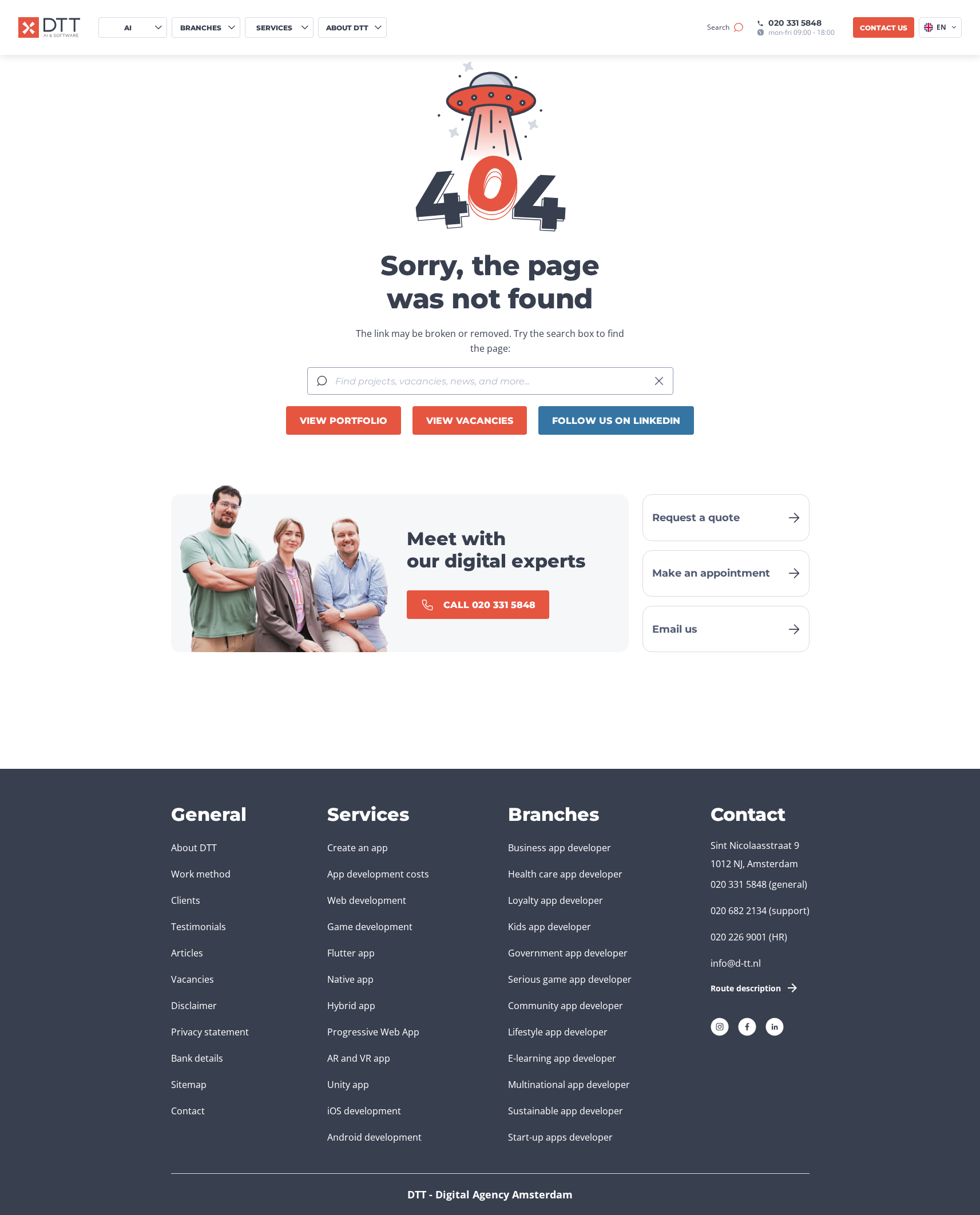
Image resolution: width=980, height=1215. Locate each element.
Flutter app (351, 953)
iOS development (364, 1111)
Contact (188, 1111)
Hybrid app (351, 1005)
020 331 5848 (795, 23)
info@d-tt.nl (736, 963)
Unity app (348, 1084)
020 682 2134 (739, 910)
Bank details (197, 1058)
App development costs (378, 874)
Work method (201, 874)
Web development (366, 900)
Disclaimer (194, 1005)
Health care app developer (565, 874)
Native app (350, 979)
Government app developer (568, 953)
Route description (746, 988)
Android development (374, 1137)
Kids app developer (549, 926)
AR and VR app (358, 1058)
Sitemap (189, 1084)
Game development (369, 926)
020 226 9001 (739, 937)
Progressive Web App (373, 1032)
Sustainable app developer (565, 1111)
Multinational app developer (569, 1084)
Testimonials (198, 926)
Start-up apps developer (560, 1137)
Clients (185, 900)
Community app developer (565, 1005)
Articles (187, 953)
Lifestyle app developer (558, 1032)
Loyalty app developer (555, 900)
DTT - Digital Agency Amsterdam (490, 1194)
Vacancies (192, 979)
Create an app (357, 847)
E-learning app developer (562, 1058)
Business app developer (559, 847)
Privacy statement (210, 1032)
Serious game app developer (570, 979)
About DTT (194, 847)
